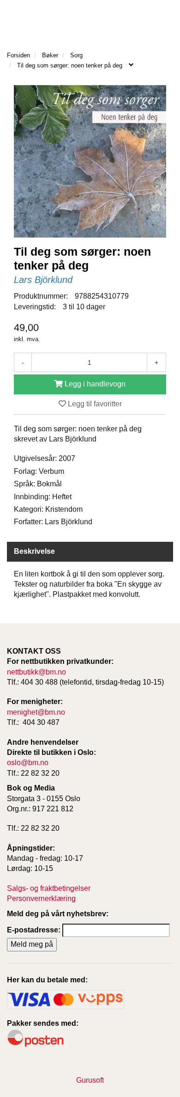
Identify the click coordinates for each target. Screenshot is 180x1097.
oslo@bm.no (27, 762)
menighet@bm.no (36, 712)
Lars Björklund (43, 280)
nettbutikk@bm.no (36, 672)
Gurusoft (90, 1080)
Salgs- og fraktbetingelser (48, 888)
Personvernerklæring (41, 898)
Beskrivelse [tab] (34, 551)
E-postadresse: (33, 930)
